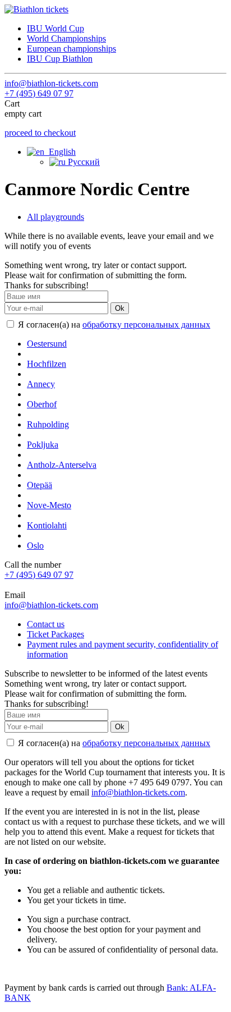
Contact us (45, 624)
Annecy (41, 384)
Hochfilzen (46, 364)
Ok (119, 308)
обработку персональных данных (146, 324)
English (60, 152)
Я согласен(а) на (113, 324)
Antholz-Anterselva (61, 465)
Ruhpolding (48, 424)
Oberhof (42, 404)
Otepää (39, 485)
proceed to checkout (40, 132)
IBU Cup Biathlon (60, 58)
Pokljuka (42, 444)
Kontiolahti (47, 525)
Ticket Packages (55, 634)
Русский (83, 162)
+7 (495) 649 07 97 (38, 93)
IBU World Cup (55, 28)
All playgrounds (55, 217)
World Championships (66, 38)
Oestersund (47, 343)
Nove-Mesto (49, 505)
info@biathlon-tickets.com (51, 83)
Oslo (35, 545)
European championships (71, 48)
